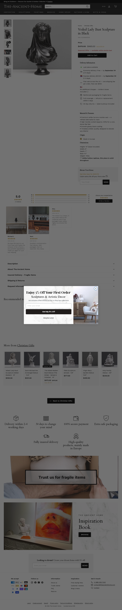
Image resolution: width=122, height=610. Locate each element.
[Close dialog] (95, 288)
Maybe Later (48, 318)
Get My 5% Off (48, 311)
